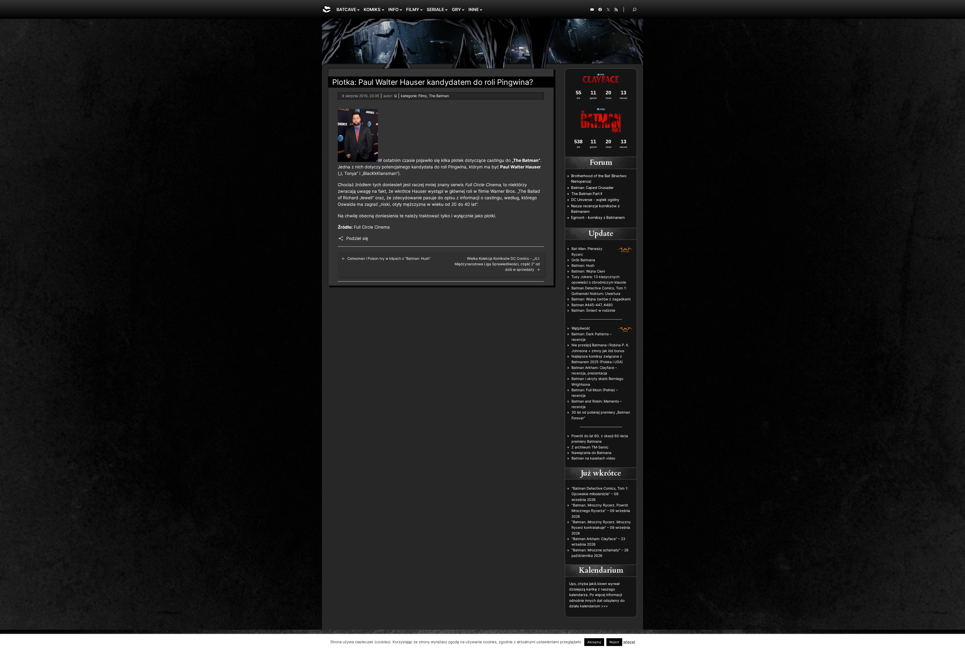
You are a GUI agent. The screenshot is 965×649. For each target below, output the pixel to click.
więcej (629, 641)
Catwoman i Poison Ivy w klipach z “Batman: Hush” (388, 258)
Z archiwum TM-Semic (589, 447)
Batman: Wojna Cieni (588, 271)
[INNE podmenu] (481, 9)
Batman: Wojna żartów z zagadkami (601, 299)
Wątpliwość (580, 328)
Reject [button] (614, 642)
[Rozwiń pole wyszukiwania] (634, 9)
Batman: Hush (582, 265)
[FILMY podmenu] (421, 9)
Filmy (422, 96)
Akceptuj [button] (594, 642)
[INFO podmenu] (401, 9)
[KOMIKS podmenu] (383, 9)
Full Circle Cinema (372, 227)
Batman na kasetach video (593, 458)
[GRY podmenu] (463, 9)
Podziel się (357, 238)
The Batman (439, 96)
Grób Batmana (583, 260)
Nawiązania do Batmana (591, 452)
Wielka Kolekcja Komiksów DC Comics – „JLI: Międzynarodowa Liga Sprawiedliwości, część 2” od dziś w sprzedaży (497, 264)
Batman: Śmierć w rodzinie (593, 310)
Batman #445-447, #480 (592, 305)
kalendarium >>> (594, 606)
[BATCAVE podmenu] (358, 9)
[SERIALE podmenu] (446, 9)
